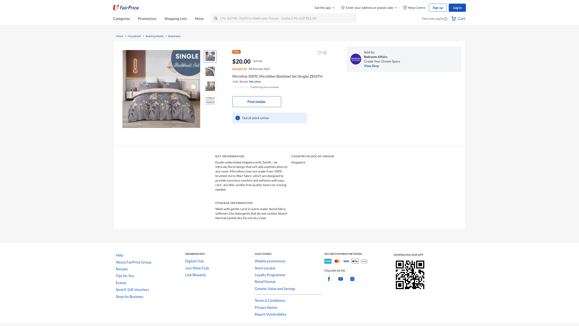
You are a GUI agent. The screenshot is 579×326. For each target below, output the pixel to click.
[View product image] (210, 56)
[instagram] (352, 281)
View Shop (371, 66)
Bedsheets (174, 36)
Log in (457, 8)
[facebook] (328, 281)
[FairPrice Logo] (126, 7)
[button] (445, 19)
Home (119, 36)
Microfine (255, 81)
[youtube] (340, 281)
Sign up (438, 8)
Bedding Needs (155, 36)
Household (134, 36)
